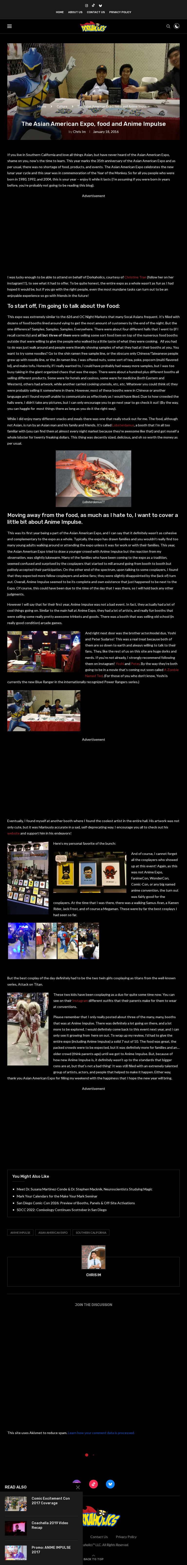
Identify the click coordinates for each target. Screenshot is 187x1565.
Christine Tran (135, 277)
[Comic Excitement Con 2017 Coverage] (16, 1503)
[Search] (168, 26)
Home (60, 12)
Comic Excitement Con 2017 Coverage (51, 1500)
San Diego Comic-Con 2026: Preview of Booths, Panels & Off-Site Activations (76, 1203)
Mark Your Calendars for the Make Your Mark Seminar (57, 1196)
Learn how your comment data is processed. (101, 1433)
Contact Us (96, 12)
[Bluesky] (100, 6)
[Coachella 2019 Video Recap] (16, 1528)
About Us (75, 12)
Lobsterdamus (123, 425)
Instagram (80, 1000)
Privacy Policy (120, 12)
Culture (62, 106)
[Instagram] (86, 6)
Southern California (91, 1232)
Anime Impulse (20, 1232)
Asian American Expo (52, 1232)
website (13, 833)
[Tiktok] (93, 6)
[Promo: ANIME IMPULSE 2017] (16, 1553)
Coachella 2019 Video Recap (50, 1525)
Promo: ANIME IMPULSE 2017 (51, 1550)
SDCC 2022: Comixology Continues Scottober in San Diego (62, 1210)
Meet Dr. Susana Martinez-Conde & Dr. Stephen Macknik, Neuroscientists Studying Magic (84, 1189)
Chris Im (79, 131)
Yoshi (120, 664)
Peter (135, 664)
